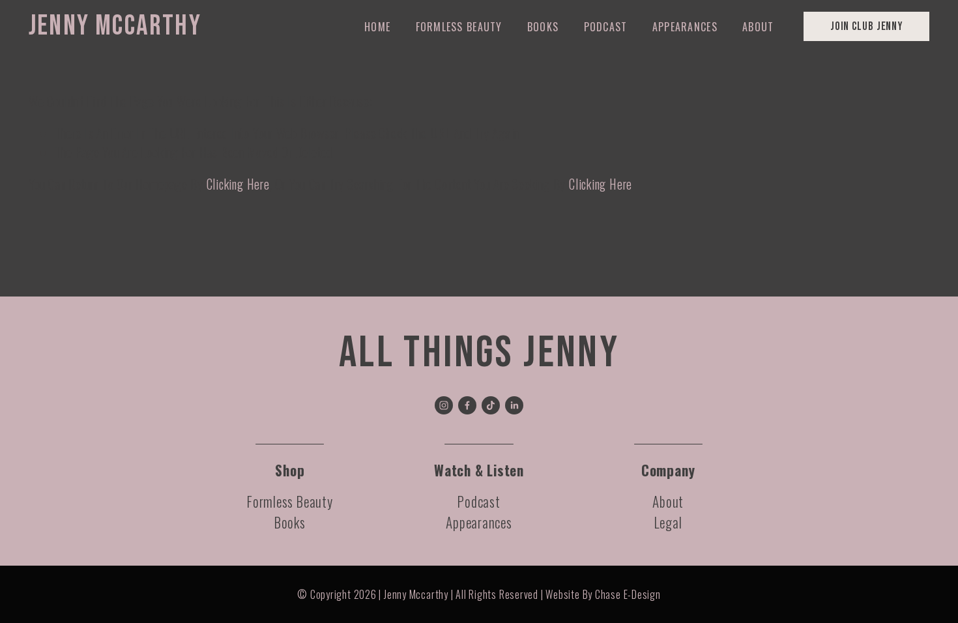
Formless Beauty (459, 27)
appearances (479, 522)
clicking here (238, 184)
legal (668, 522)
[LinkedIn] (514, 405)
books (290, 522)
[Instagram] (444, 405)
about (668, 501)
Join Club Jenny (866, 26)
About (758, 27)
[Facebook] (467, 405)
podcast (478, 501)
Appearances (685, 27)
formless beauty (290, 501)
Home (377, 27)
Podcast (606, 27)
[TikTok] (491, 405)
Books (543, 27)
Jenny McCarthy (115, 26)
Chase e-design (628, 594)
